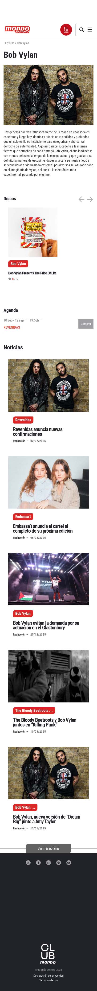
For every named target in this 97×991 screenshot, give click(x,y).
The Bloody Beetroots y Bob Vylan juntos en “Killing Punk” (44, 722)
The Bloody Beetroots (31, 710)
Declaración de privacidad (48, 975)
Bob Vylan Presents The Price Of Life (32, 273)
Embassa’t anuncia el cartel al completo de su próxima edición (43, 528)
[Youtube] (68, 862)
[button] (66, 30)
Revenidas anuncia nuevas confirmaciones (37, 431)
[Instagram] (48, 862)
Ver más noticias (48, 848)
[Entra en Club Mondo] (48, 954)
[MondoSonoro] (17, 29)
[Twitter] (28, 862)
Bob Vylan (23, 613)
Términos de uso (48, 980)
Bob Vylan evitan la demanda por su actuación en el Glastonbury (46, 625)
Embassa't (23, 516)
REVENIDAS (12, 327)
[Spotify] (58, 862)
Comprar (86, 324)
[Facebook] (38, 862)
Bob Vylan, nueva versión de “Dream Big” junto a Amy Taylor (46, 819)
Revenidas (23, 420)
